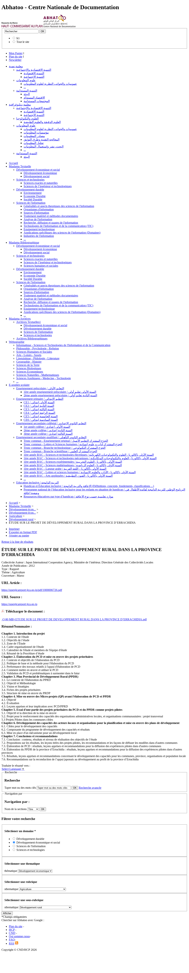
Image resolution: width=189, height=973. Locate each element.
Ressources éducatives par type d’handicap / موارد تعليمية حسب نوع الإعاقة (68, 496)
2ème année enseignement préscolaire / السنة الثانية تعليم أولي (60, 395)
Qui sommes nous (19, 936)
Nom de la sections (15, 809)
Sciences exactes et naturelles (41, 182)
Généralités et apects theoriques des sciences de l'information (59, 206)
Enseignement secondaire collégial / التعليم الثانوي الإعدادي (51, 423)
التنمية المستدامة (26, 90)
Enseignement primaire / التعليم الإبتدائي (39, 398)
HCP (12, 929)
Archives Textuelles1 (28, 322)
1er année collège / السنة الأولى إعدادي (47, 426)
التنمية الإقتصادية (34, 73)
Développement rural (21, 519)
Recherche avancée (90, 787)
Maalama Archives (20, 318)
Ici (17, 38)
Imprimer (14, 528)
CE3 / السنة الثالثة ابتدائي (39, 409)
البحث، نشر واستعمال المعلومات (43, 146)
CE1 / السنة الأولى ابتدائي (39, 402)
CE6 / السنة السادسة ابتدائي (41, 419)
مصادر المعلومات (34, 136)
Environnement (33, 192)
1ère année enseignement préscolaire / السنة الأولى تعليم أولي (60, 391)
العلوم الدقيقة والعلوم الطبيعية (42, 122)
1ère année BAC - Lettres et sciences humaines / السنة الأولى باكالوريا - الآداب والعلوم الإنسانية (80, 472)
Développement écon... (22, 509)
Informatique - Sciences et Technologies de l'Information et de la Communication (63, 345)
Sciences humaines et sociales (41, 265)
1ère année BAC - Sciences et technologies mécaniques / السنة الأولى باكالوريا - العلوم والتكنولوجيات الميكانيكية (90, 458)
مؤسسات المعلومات (36, 132)
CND (12, 933)
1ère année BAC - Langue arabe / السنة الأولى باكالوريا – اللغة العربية (65, 468)
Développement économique (40, 173)
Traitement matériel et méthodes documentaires (51, 216)
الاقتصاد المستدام (34, 97)
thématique (10, 870)
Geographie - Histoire (29, 361)
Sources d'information (36, 212)
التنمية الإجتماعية (34, 76)
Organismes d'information (39, 209)
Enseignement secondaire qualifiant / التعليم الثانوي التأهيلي (51, 437)
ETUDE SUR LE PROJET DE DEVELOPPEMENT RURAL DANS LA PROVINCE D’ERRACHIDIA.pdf (81, 619)
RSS (11, 943)
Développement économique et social (38, 169)
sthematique (11, 889)
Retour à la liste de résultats (17, 541)
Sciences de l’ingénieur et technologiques (48, 186)
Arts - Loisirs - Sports (28, 355)
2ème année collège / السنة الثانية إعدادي (48, 430)
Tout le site (22, 41)
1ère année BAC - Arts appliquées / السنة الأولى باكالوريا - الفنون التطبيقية (68, 475)
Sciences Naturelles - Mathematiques (37, 375)
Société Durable (33, 199)
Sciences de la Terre (27, 365)
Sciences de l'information (30, 202)
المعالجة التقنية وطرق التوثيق (41, 139)
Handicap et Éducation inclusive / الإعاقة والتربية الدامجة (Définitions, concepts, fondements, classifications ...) (89, 486)
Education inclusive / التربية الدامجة (37, 482)
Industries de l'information (39, 235)
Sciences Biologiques (28, 368)
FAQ (12, 939)
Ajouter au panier (19, 535)
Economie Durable (35, 196)
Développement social (36, 176)
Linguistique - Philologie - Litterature (37, 358)
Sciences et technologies (30, 179)
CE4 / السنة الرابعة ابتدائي (39, 412)
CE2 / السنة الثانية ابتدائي (39, 405)
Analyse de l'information (38, 219)
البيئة (27, 94)
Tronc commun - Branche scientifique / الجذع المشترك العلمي (60, 451)
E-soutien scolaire (19, 384)
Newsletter (15, 59)
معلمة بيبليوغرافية (20, 104)
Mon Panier (16, 53)
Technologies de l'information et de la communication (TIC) (58, 226)
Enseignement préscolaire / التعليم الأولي (40, 388)
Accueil (13, 163)
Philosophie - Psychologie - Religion (37, 348)
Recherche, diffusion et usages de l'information (51, 222)
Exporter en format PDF (23, 532)
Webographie (16, 341)
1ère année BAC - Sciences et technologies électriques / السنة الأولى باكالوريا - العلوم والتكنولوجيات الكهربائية (89, 454)
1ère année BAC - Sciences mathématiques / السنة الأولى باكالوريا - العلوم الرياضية (73, 465)
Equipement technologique (39, 229)
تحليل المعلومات (34, 143)
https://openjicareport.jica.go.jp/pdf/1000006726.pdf (31, 590)
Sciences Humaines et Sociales (34, 351)
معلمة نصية (16, 66)
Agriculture (15, 516)
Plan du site (15, 56)
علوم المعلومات (26, 80)
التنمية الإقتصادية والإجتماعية (33, 69)
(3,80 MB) (8, 619)
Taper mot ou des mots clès (20, 787)
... (25, 87)
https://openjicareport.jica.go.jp (19, 604)
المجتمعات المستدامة (37, 101)
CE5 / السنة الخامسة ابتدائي (41, 416)
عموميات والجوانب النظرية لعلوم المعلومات (50, 83)
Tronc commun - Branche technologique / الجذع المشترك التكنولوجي (64, 447)
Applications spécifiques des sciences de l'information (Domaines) (62, 232)
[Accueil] (22, 26)
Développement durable (30, 189)
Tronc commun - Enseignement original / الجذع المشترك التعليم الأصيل (66, 440)
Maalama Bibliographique (24, 242)
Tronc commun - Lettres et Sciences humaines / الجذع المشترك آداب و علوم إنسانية (73, 444)
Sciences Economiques (29, 371)
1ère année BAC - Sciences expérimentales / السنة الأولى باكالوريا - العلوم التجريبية (73, 461)
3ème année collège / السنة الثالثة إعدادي (48, 433)
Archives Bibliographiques (31, 338)
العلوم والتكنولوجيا (27, 118)
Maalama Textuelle (20, 166)
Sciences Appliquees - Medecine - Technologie (43, 378)
